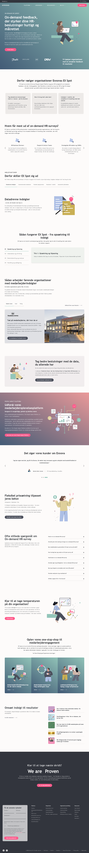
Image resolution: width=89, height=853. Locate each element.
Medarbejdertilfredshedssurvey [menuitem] (37, 811)
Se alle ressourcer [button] (9, 717)
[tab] (11, 184)
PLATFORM (27, 5)
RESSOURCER (51, 5)
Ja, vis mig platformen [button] (44, 785)
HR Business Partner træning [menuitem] (65, 814)
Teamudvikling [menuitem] (63, 812)
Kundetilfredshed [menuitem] (34, 821)
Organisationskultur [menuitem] (49, 812)
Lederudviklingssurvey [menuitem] (35, 819)
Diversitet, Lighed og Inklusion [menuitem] (52, 814)
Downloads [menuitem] (77, 816)
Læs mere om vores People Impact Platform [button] (18, 435)
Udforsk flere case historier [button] (72, 305)
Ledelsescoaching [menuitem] (63, 808)
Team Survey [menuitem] (33, 813)
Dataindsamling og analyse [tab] (14, 258)
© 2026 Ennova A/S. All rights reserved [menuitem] (33, 850)
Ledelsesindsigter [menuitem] (49, 810)
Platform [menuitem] (33, 808)
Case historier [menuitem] (77, 808)
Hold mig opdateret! (11, 838)
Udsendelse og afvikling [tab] (13, 253)
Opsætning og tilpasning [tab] (13, 249)
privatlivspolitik (19, 832)
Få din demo (10, 49)
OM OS (62, 5)
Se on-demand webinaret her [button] (44, 380)
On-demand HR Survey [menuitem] (35, 817)
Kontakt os (4, 1)
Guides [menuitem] (76, 814)
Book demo (82, 5)
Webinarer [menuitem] (77, 812)
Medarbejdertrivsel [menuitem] (49, 808)
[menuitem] (46, 850)
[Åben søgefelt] (80, 1)
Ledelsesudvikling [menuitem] (63, 810)
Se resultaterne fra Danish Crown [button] (17, 338)
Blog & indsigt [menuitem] (77, 810)
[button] (5, 148)
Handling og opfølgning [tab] (13, 263)
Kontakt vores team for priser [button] (14, 517)
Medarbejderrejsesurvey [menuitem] (36, 815)
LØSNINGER (38, 5)
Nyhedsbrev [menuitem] (77, 818)
